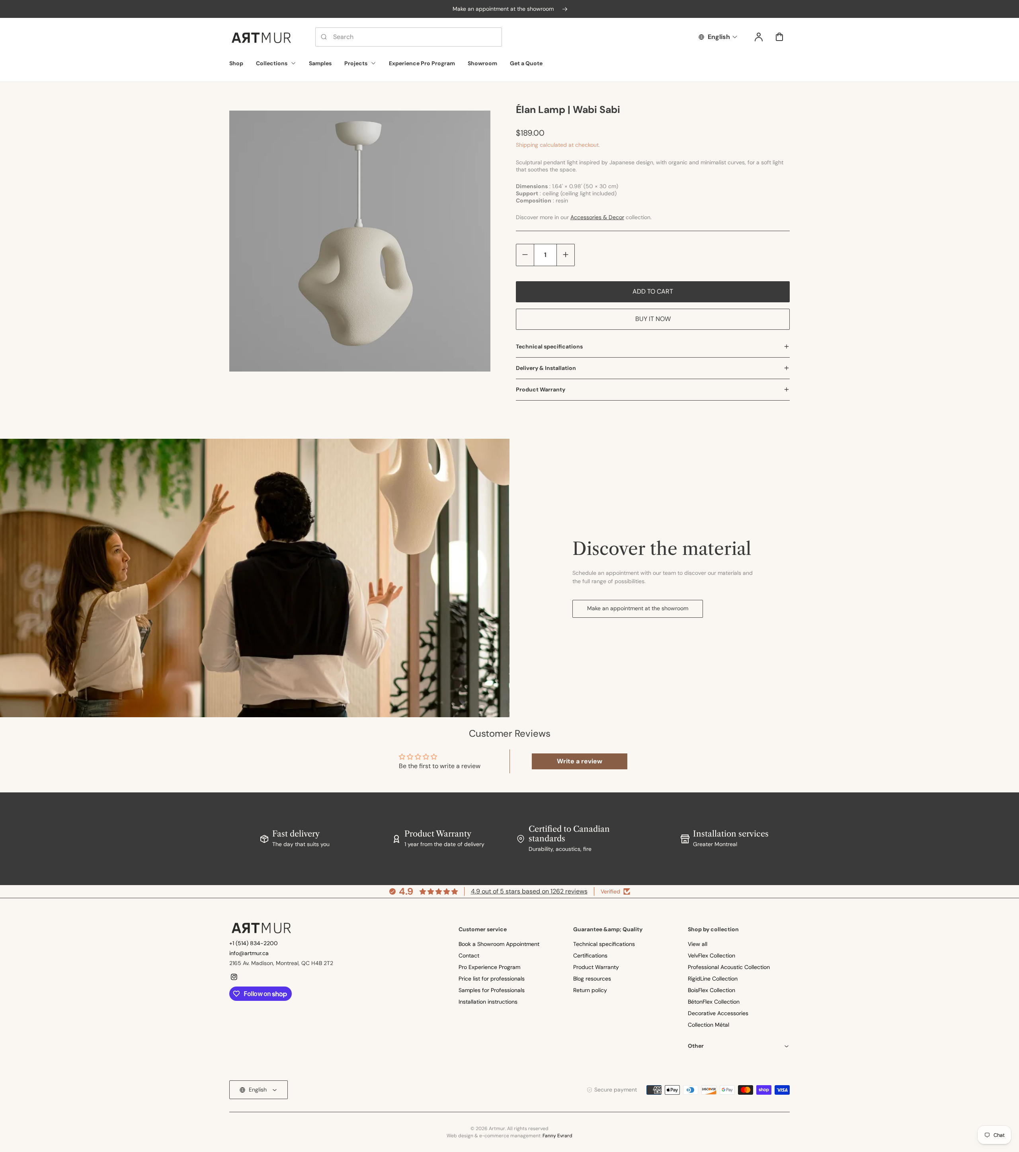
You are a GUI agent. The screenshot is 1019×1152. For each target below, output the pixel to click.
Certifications (590, 955)
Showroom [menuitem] (482, 63)
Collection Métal (708, 1024)
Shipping (527, 144)
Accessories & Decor (597, 217)
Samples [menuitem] (320, 63)
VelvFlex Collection (711, 955)
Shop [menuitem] (236, 63)
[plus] (565, 255)
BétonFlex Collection (714, 1001)
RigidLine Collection (713, 978)
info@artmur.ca (249, 953)
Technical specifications (604, 944)
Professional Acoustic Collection (729, 967)
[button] (739, 1046)
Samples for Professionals (492, 990)
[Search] (324, 37)
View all (697, 944)
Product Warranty (596, 967)
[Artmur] (261, 927)
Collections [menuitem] (271, 63)
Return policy (590, 990)
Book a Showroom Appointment (499, 944)
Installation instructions (488, 1001)
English (719, 37)
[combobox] (408, 37)
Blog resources (592, 978)
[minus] (525, 255)
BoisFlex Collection (711, 990)
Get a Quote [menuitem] (526, 63)
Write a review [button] (579, 761)
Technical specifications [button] (549, 346)
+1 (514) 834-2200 (253, 943)
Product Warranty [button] (540, 389)
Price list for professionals (492, 978)
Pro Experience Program (489, 967)
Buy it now (653, 319)
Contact (469, 955)
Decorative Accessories (718, 1013)
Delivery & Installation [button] (546, 368)
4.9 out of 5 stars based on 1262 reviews (529, 891)
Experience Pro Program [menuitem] (422, 63)
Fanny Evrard (557, 1136)
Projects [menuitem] (355, 63)
